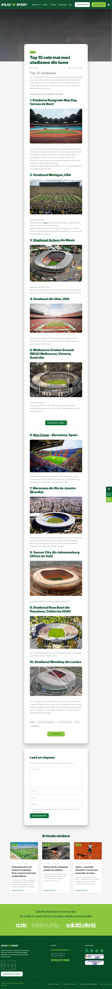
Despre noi (35, 4)
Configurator (99, 4)
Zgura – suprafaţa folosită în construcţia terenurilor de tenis (86, 870)
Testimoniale (62, 4)
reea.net (108, 984)
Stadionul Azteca (46, 240)
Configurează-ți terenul (11, 974)
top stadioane (35, 726)
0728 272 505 (60, 960)
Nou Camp (41, 435)
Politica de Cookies (69, 984)
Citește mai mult (18, 890)
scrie (21, 925)
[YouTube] (92, 951)
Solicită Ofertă (82, 4)
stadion (77, 722)
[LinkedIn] (102, 951)
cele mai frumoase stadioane (46, 722)
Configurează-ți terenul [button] (56, 423)
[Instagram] (97, 951)
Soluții (45, 4)
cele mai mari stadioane (64, 722)
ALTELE (33, 52)
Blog (70, 4)
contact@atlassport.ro (61, 950)
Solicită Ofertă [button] (56, 734)
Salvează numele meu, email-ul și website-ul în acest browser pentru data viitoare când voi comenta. (55, 810)
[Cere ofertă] (109, 494)
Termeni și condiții (53, 984)
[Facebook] (87, 951)
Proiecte (53, 4)
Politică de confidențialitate (88, 984)
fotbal (45, 223)
